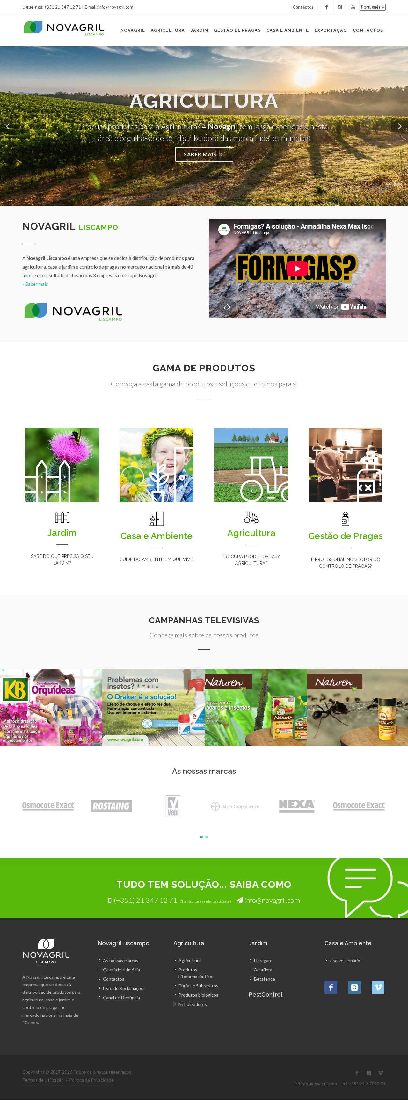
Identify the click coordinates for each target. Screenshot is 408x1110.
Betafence (264, 979)
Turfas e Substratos (198, 985)
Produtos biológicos (198, 995)
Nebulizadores (192, 1004)
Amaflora (263, 969)
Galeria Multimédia (121, 969)
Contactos (303, 7)
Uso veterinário (345, 960)
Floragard (263, 960)
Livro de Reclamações (124, 988)
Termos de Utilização (43, 1080)
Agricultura (189, 960)
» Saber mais (35, 284)
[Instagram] (339, 7)
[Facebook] (326, 7)
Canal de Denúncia (121, 997)
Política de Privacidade (91, 1080)
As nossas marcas (120, 960)
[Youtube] (352, 7)
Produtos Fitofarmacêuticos (196, 973)
